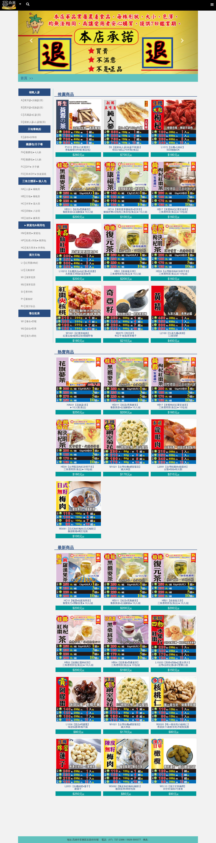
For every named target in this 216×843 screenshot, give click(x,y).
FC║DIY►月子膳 (30, 166)
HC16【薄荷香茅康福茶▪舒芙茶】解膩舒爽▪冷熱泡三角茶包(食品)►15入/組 (125, 210)
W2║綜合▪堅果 (28, 328)
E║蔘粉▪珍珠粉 (29, 137)
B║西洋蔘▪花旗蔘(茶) (32, 107)
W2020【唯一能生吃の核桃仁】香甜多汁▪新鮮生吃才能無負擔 (173, 725)
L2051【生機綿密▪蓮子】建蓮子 (78, 787)
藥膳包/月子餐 (34, 144)
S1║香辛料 (27, 291)
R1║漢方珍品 (28, 306)
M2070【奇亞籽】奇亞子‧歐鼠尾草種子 (126, 334)
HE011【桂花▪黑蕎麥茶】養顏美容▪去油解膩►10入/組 (78, 210)
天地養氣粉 (34, 129)
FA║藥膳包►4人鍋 (31, 152)
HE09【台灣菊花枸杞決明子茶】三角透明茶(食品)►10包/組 (173, 272)
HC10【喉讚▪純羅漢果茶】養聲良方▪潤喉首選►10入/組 (78, 601)
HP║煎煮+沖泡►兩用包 (33, 240)
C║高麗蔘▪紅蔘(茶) (31, 114)
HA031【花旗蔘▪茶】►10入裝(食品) (78, 406)
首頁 (24, 77)
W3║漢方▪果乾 (28, 335)
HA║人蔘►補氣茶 (30, 189)
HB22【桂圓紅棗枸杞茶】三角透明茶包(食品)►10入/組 (77, 663)
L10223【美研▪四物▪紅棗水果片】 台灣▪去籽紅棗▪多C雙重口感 (173, 663)
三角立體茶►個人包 (34, 181)
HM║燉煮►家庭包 (30, 233)
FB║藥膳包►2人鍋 (31, 159)
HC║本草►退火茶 (30, 203)
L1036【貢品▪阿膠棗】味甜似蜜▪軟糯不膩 (78, 725)
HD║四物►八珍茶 (30, 210)
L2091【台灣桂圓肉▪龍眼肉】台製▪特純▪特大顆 (173, 467)
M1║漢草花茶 (28, 277)
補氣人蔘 (34, 92)
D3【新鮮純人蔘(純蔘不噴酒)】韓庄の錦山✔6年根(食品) (125, 148)
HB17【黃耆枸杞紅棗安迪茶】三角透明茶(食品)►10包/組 (173, 210)
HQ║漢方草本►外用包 (33, 247)
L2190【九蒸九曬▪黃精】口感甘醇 (173, 334)
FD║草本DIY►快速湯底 (33, 173)
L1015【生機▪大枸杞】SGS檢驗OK (173, 148)
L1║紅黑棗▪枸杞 (29, 262)
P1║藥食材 (27, 299)
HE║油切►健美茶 (30, 218)
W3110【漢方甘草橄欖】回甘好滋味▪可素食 (173, 787)
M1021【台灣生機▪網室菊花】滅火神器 (125, 467)
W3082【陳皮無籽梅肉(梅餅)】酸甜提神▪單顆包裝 (125, 787)
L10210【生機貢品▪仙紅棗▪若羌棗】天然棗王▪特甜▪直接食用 (78, 272)
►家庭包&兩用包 (34, 225)
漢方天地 (34, 255)
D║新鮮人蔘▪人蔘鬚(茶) (33, 122)
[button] (31, 40)
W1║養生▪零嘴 (28, 321)
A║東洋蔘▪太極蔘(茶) (32, 100)
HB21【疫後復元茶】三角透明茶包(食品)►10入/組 (125, 272)
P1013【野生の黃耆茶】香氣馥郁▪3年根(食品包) (78, 148)
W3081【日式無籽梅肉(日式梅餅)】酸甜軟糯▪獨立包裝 (78, 529)
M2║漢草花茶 (28, 284)
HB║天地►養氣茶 (30, 196)
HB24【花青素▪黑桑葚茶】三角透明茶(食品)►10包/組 (125, 663)
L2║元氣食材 (28, 270)
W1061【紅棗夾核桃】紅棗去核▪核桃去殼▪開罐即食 (78, 334)
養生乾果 (34, 313)
